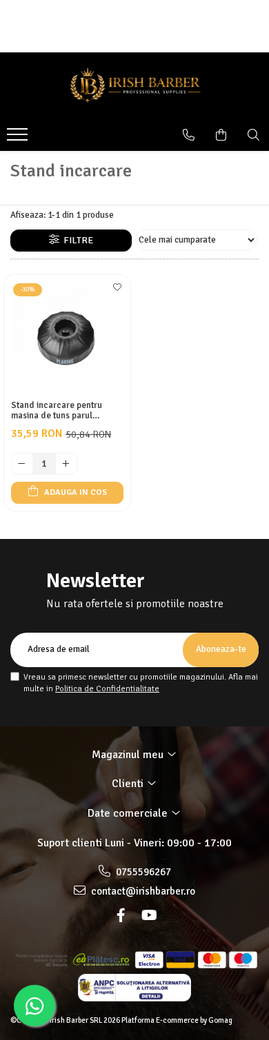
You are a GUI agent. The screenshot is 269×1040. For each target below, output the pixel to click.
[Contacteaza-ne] (188, 135)
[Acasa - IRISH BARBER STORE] (134, 87)
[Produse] (19, 138)
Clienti (129, 784)
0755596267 (142, 872)
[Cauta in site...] (253, 135)
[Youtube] (148, 915)
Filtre (76, 240)
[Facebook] (121, 915)
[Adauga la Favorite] (116, 291)
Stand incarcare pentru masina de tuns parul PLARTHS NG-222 (56, 410)
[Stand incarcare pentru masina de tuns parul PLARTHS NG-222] (67, 337)
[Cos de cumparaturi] (221, 135)
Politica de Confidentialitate (107, 689)
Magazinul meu (129, 755)
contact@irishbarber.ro (142, 891)
